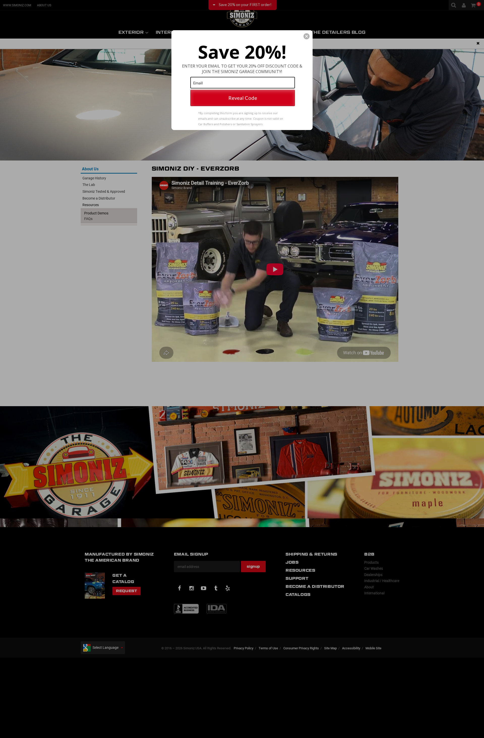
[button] (307, 36)
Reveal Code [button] (242, 98)
